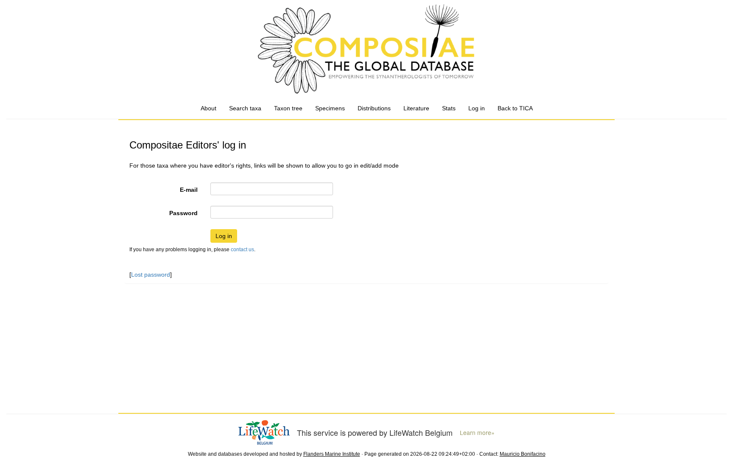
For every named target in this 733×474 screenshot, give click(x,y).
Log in (476, 108)
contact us (242, 249)
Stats (449, 108)
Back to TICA (515, 108)
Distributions (374, 108)
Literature (416, 108)
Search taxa (245, 108)
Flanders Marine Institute (331, 454)
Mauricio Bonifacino (523, 454)
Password (183, 213)
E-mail (189, 189)
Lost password (150, 274)
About (208, 108)
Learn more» (477, 433)
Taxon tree (288, 108)
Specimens (330, 108)
